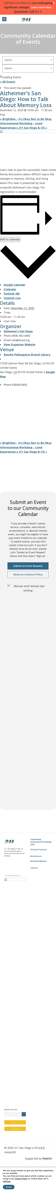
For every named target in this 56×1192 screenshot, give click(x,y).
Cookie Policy (21, 1178)
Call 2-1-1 (15, 1122)
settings (6, 1181)
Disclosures (36, 856)
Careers (34, 868)
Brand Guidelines (38, 861)
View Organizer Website (19, 344)
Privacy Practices (38, 849)
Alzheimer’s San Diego (18, 331)
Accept (8, 1187)
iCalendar (10, 289)
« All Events (7, 81)
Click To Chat (15, 1129)
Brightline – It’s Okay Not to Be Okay (26, 119)
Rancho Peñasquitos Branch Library (27, 354)
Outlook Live (12, 298)
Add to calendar (10, 239)
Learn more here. (41, 7)
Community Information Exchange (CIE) (41, 842)
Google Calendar (14, 285)
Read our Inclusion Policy (28, 574)
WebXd (47, 1158)
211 (28, 19)
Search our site (10, 1109)
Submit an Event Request (28, 565)
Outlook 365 (12, 293)
